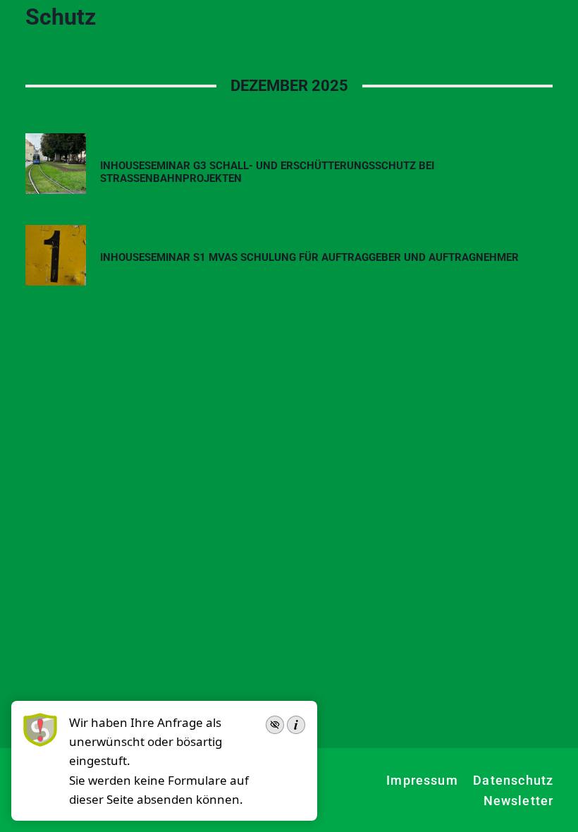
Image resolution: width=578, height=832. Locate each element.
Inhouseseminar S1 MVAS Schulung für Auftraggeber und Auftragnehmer (309, 257)
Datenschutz (513, 780)
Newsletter (519, 800)
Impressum (422, 780)
